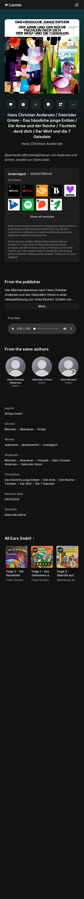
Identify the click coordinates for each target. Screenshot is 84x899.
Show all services (42, 216)
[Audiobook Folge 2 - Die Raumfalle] (16, 557)
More (42, 306)
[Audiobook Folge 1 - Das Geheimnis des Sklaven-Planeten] (42, 557)
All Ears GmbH (13, 413)
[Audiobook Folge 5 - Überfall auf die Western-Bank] (67, 557)
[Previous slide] (11, 372)
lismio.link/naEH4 (15, 514)
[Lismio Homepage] (13, 4)
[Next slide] (73, 372)
